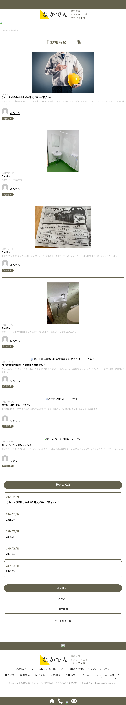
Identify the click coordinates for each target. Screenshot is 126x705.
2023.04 (10, 554)
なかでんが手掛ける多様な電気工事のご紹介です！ (32, 502)
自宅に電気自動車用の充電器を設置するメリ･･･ (26, 365)
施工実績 (63, 609)
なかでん (15, 113)
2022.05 (6, 328)
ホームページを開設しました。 (18, 445)
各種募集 (55, 675)
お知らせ (7, 118)
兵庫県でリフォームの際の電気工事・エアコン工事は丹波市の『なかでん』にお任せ (63, 669)
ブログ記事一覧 (63, 621)
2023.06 (6, 176)
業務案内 (25, 675)
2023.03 (10, 571)
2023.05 (10, 537)
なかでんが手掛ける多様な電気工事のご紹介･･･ (26, 97)
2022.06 (6, 252)
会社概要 (70, 675)
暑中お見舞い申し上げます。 (17, 405)
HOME (10, 675)
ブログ (86, 675)
